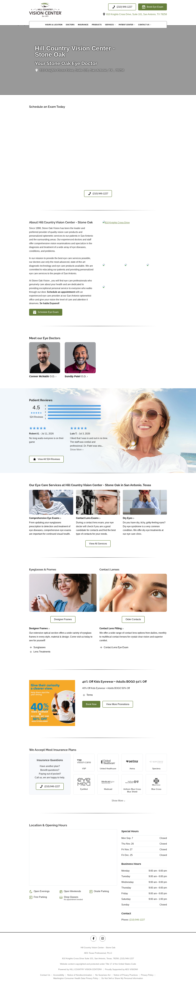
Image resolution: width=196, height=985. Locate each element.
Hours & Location (53, 25)
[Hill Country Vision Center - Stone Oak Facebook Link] (93, 938)
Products (97, 25)
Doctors (70, 25)
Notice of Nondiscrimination (79, 975)
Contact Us (143, 25)
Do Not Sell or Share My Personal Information (122, 978)
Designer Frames (38, 628)
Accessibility (58, 975)
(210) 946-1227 (137, 919)
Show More (76, 449)
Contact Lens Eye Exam (116, 647)
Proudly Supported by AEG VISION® (121, 969)
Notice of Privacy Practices (126, 975)
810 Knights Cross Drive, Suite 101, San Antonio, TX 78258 (136, 14)
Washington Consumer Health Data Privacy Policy (75, 978)
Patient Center (126, 25)
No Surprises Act (102, 975)
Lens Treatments (41, 651)
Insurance (83, 25)
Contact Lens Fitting (110, 628)
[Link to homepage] (50, 10)
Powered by (80, 969)
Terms (90, 695)
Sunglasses (39, 647)
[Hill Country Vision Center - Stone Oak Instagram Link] (102, 938)
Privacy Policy (147, 975)
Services (109, 25)
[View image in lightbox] (116, 222)
